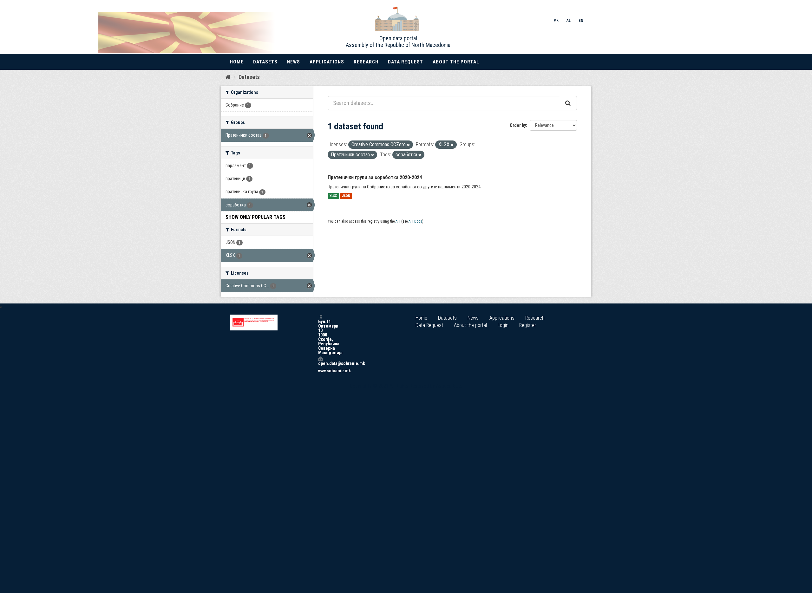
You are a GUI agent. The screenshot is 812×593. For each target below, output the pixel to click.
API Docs (415, 221)
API (398, 221)
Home (237, 62)
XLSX (333, 196)
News (293, 62)
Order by (518, 125)
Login (503, 325)
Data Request (405, 62)
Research (366, 62)
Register (527, 325)
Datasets (265, 62)
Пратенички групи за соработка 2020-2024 (375, 177)
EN (581, 20)
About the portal (456, 62)
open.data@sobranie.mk (320, 363)
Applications (327, 62)
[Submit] (568, 103)
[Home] (228, 77)
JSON (346, 196)
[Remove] (408, 145)
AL (568, 20)
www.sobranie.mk (320, 370)
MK (556, 20)
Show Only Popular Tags (255, 217)
